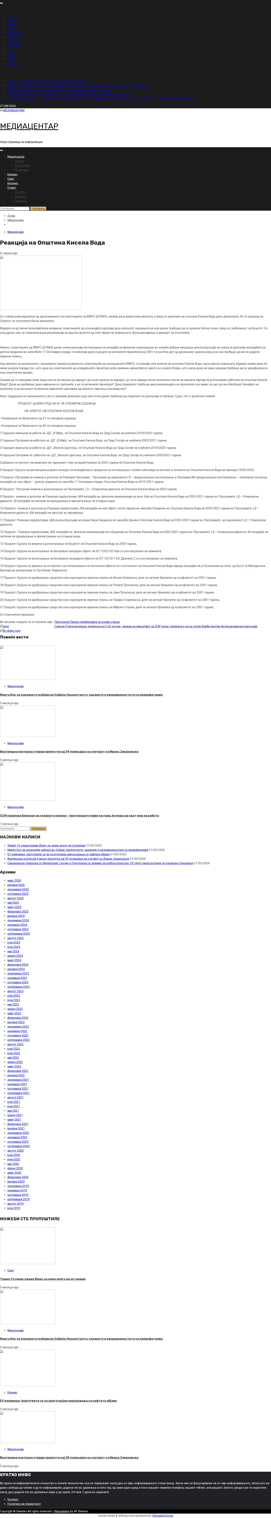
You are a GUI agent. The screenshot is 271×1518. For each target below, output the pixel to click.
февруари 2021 (17, 1124)
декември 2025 (18, 889)
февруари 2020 (17, 1177)
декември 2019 (18, 1186)
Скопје (11, 55)
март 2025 (14, 907)
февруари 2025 (17, 911)
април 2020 (15, 1168)
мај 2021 (13, 1111)
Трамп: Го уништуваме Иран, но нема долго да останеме (46, 81)
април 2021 (15, 1115)
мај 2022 (13, 1057)
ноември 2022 (17, 1031)
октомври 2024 (17, 929)
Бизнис (12, 24)
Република (14, 46)
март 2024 (14, 960)
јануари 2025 (16, 916)
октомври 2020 (17, 1142)
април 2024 (15, 956)
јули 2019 (13, 1208)
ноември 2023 (17, 978)
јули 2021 (13, 1102)
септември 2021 (18, 1093)
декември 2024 (18, 920)
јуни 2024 (13, 947)
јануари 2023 (16, 1022)
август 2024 (15, 938)
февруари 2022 (17, 1071)
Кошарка (13, 28)
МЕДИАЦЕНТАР (29, 126)
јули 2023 (13, 995)
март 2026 (14, 880)
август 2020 (15, 1150)
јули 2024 (13, 942)
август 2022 (15, 1044)
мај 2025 (13, 902)
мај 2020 (13, 1164)
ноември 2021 (17, 1084)
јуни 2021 (13, 1106)
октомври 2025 (17, 894)
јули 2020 (13, 1155)
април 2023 (15, 1009)
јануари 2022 (16, 1075)
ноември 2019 (17, 1190)
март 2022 (14, 1066)
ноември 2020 (17, 1137)
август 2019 (15, 1204)
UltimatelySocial (162, 1515)
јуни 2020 (13, 1159)
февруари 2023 (17, 1018)
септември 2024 (18, 933)
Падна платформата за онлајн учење (87, 622)
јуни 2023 (13, 1000)
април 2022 (15, 1062)
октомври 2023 (17, 982)
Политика (14, 37)
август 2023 (15, 991)
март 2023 (14, 1013)
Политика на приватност (24, 1504)
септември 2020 (18, 1146)
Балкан (12, 19)
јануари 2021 (16, 1128)
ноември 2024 (17, 925)
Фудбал (12, 63)
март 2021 (14, 1119)
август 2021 (15, 1097)
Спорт (11, 59)
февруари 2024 (17, 964)
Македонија (15, 32)
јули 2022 (13, 1049)
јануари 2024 (16, 969)
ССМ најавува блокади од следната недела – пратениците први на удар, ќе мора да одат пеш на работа (79, 815)
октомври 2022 (17, 1035)
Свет (10, 50)
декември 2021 (18, 1080)
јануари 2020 (16, 1181)
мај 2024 (13, 951)
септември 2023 (18, 987)
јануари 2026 (16, 885)
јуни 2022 (13, 1053)
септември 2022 (18, 1040)
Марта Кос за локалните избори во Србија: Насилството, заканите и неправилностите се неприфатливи (77, 85)
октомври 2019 (17, 1195)
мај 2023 (13, 1004)
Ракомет (13, 41)
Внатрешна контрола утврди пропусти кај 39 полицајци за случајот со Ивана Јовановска (68, 94)
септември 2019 (18, 1199)
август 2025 (15, 898)
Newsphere (61, 1511)
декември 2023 (18, 973)
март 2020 (14, 1173)
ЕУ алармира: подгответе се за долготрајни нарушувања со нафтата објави (58, 89)
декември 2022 (18, 1026)
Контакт (12, 1499)
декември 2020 (18, 1133)
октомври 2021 (17, 1088)
